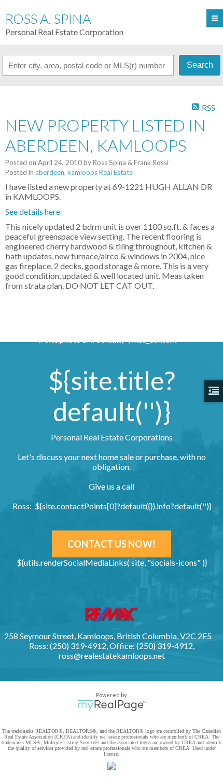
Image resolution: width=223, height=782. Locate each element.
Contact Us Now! (111, 544)
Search (200, 65)
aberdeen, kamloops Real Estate (84, 172)
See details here (32, 211)
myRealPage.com (112, 705)
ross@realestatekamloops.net (112, 655)
